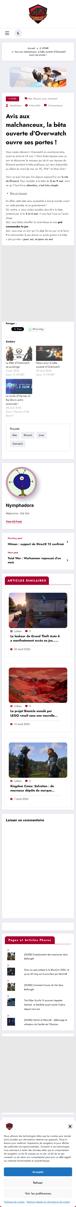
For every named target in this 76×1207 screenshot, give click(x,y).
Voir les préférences (38, 1193)
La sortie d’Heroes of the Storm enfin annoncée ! (18, 400)
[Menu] (7, 33)
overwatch (53, 98)
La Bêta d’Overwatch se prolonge (17, 365)
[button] (70, 1126)
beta (30, 98)
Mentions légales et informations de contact (48, 1202)
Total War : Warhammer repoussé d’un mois (34, 560)
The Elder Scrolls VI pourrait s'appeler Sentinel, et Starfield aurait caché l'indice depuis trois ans (44, 1005)
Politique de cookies (14, 1202)
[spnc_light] (18, 33)
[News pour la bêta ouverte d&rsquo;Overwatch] (49, 353)
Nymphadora (15, 105)
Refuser (38, 1183)
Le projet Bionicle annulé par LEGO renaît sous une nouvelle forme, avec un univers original (32, 713)
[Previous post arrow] (67, 542)
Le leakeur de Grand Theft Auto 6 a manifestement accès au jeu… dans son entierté (35, 638)
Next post (13, 552)
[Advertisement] (38, 283)
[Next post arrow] (67, 560)
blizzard (37, 98)
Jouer (44, 98)
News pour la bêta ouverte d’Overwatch (48, 365)
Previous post (15, 538)
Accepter (38, 1172)
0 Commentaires (55, 105)
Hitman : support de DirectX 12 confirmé (36, 544)
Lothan (18, 631)
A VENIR (12, 98)
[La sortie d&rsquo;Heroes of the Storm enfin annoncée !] (19, 386)
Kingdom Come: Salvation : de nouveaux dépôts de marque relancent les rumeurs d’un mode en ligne (34, 788)
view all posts (14, 521)
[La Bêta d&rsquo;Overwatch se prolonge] (19, 353)
